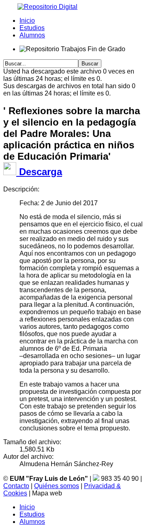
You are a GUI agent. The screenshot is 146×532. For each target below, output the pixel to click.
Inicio (27, 20)
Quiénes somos (56, 485)
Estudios (32, 27)
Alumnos (32, 35)
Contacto (16, 485)
